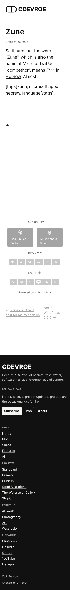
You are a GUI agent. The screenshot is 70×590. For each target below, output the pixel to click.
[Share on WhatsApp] (30, 282)
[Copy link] (55, 282)
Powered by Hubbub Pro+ (35, 292)
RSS (29, 411)
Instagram (9, 564)
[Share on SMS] (39, 282)
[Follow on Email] (13, 262)
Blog (5, 439)
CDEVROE (32, 9)
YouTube (8, 558)
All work (8, 511)
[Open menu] (62, 9)
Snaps (6, 445)
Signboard (9, 469)
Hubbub (8, 481)
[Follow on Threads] (56, 262)
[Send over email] (47, 282)
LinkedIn (8, 547)
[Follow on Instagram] (47, 262)
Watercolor (10, 528)
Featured (8, 451)
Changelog (9, 582)
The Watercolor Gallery (19, 492)
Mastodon (9, 541)
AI (3, 456)
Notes (6, 433)
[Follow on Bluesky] (30, 262)
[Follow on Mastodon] (21, 262)
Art (4, 523)
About (42, 411)
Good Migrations (14, 487)
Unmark (7, 475)
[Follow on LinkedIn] (39, 262)
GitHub (7, 553)
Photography (11, 517)
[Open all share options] (13, 282)
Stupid (7, 498)
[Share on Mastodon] (22, 282)
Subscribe (12, 411)
